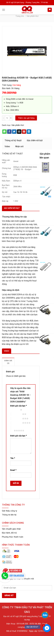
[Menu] (3, 10)
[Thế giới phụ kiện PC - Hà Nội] (27, 9)
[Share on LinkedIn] (29, 131)
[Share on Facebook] (9, 131)
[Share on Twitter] (14, 131)
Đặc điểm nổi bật (35, 140)
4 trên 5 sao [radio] (16, 423)
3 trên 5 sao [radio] (16, 418)
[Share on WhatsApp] (4, 131)
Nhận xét (19, 146)
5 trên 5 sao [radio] (14, 429)
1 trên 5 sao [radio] (14, 410)
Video (7, 146)
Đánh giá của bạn (18, 406)
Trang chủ (19, 16)
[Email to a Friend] (19, 131)
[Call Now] (5, 575)
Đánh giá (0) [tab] (8, 362)
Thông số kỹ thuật (13, 140)
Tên (12, 458)
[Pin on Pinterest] (24, 131)
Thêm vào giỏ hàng (26, 118)
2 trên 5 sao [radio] (16, 414)
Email (13, 470)
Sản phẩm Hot (33, 16)
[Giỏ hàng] (50, 10)
